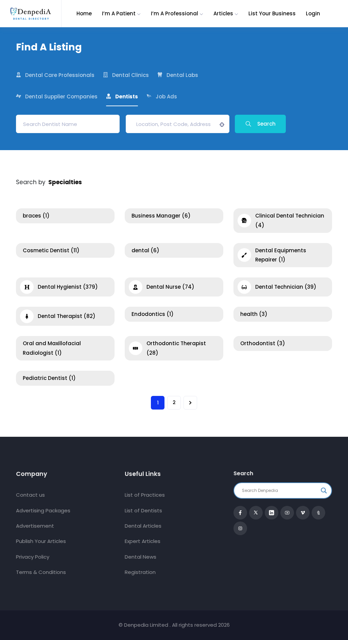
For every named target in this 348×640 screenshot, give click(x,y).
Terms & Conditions (41, 572)
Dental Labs (182, 75)
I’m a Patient (119, 13)
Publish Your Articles (41, 541)
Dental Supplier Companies (61, 96)
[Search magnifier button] (324, 490)
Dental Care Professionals (59, 75)
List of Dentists (143, 510)
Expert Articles (142, 541)
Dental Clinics (130, 75)
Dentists (126, 96)
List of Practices (145, 494)
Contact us (30, 494)
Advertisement (35, 525)
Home (84, 13)
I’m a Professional (174, 13)
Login (313, 13)
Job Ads (166, 96)
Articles (223, 13)
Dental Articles (143, 525)
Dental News (140, 556)
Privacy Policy (32, 556)
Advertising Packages (43, 510)
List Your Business (272, 13)
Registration (140, 572)
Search (266, 123)
